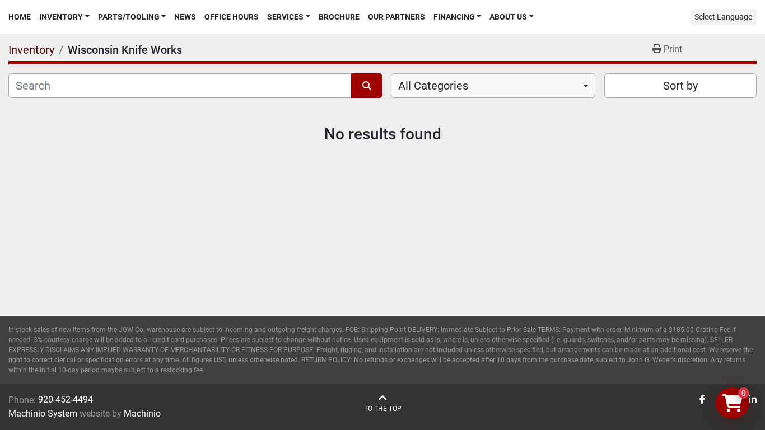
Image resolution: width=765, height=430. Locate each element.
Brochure (339, 16)
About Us (508, 16)
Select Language (723, 16)
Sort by (680, 85)
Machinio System (42, 413)
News (185, 16)
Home (19, 16)
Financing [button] (454, 16)
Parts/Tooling (129, 16)
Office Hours (231, 16)
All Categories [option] (433, 85)
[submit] (366, 85)
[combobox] (493, 85)
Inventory (61, 16)
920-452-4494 (65, 399)
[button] (64, 17)
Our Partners (396, 16)
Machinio (142, 413)
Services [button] (285, 16)
